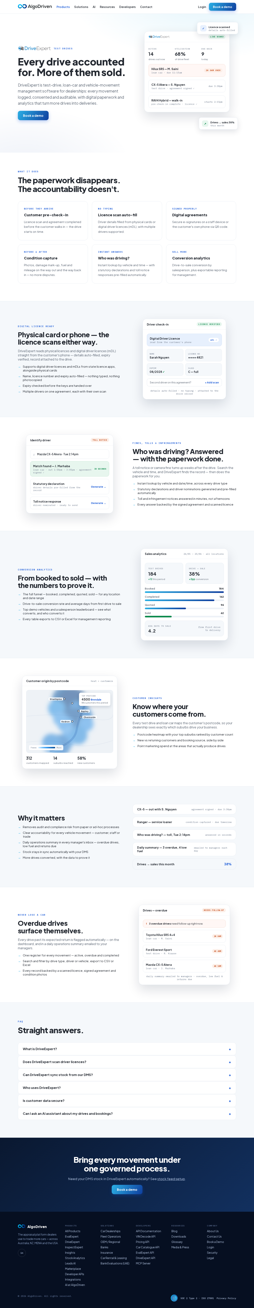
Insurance (107, 1252)
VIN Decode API (145, 1236)
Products (63, 7)
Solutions (81, 7)
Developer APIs (74, 1274)
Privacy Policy (226, 1298)
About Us (213, 1231)
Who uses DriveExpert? (42, 1088)
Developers (127, 7)
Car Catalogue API (147, 1247)
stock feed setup (171, 1179)
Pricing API (142, 1242)
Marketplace (73, 1268)
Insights (70, 1252)
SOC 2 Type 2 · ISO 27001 (197, 1298)
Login (202, 7)
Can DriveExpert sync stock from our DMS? (58, 1075)
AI (94, 7)
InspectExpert (74, 1247)
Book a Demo (215, 1242)
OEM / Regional (110, 1242)
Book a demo (222, 7)
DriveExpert (72, 1242)
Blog (174, 1231)
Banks (104, 1247)
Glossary (177, 1242)
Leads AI (70, 1263)
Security (212, 1252)
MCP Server (143, 1263)
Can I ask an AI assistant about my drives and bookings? (68, 1113)
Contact (146, 7)
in (21, 1252)
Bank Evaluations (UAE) (115, 1263)
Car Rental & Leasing (114, 1258)
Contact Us (214, 1236)
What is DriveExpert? (40, 1049)
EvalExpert (72, 1236)
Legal (210, 1258)
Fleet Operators (111, 1236)
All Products (72, 1231)
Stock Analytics (75, 1258)
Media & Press (180, 1247)
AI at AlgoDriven (75, 1285)
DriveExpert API (145, 1258)
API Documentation (148, 1231)
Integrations (73, 1279)
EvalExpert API (145, 1252)
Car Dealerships (110, 1231)
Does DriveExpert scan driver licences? (54, 1062)
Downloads (178, 1236)
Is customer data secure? (43, 1100)
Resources (107, 7)
